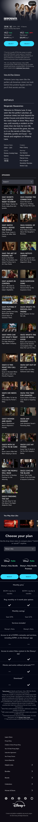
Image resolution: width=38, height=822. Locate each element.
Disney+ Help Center (24, 717)
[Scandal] (27, 524)
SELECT (11, 43)
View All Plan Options (12, 75)
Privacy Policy (8, 741)
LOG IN (32, 3)
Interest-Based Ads (9, 760)
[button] (19, 765)
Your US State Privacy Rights (12, 748)
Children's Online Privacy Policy (13, 745)
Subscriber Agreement (10, 752)
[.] (6, 798)
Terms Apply (6, 691)
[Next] (34, 523)
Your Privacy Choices (10, 756)
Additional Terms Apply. (22, 68)
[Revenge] (11, 524)
